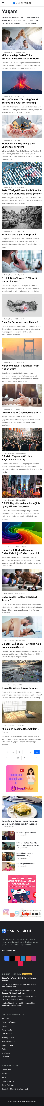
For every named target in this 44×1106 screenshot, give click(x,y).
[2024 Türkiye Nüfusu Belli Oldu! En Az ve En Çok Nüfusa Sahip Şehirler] (22, 173)
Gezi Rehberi (6, 1034)
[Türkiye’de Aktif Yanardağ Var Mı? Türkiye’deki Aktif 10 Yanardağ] (22, 82)
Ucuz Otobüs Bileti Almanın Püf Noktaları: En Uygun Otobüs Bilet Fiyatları (19, 998)
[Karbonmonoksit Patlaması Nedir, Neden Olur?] (22, 349)
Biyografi (5, 1018)
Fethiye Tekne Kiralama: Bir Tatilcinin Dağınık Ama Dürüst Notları (19, 985)
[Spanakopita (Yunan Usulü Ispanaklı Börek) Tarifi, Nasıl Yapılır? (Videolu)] (22, 807)
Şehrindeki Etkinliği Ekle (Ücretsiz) (15, 1089)
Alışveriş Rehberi (8, 1038)
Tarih (4, 1049)
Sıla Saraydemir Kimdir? (26, 863)
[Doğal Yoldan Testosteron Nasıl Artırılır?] (22, 580)
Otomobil (5, 1057)
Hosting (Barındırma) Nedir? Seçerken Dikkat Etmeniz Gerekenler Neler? (19, 1004)
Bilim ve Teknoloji (8, 1041)
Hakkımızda (6, 1070)
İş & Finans (6, 1053)
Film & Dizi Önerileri (9, 1022)
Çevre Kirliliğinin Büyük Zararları (20, 688)
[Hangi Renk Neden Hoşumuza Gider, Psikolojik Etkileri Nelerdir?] (22, 533)
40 (24, 758)
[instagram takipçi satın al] (22, 913)
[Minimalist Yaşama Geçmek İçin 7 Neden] (22, 712)
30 (18, 758)
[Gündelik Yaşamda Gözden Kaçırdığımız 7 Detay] (22, 439)
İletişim (4, 1074)
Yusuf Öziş (7, 685)
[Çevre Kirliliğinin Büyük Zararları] (22, 671)
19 (30, 752)
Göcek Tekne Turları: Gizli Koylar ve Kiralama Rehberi (19, 979)
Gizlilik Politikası (8, 1081)
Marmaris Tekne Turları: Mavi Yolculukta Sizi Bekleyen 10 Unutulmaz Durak (18, 991)
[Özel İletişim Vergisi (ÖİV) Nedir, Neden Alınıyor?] (22, 261)
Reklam (4, 1077)
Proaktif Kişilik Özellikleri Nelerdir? (21, 412)
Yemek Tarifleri (7, 1030)
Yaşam (4, 1026)
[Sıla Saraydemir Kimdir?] (8, 866)
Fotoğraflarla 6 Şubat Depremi (19, 234)
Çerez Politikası (7, 1085)
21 (6, 758)
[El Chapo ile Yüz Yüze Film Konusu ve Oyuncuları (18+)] (8, 846)
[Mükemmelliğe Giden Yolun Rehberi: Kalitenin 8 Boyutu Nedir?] (22, 38)
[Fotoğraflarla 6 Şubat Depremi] (22, 217)
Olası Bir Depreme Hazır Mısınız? (20, 322)
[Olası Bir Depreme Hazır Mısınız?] (22, 305)
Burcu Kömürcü (9, 453)
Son (37, 758)
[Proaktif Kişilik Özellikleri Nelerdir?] (22, 395)
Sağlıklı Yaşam (7, 1045)
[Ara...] (41, 4)
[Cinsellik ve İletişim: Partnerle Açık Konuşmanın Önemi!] (22, 627)
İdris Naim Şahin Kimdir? (26, 832)
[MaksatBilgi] (22, 3)
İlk (7, 752)
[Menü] (3, 4)
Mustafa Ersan (8, 52)
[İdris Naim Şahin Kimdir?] (8, 835)
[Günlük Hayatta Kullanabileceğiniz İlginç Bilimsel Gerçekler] (22, 486)
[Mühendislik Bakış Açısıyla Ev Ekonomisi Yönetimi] (22, 126)
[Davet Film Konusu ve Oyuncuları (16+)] (8, 856)
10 (19, 752)
